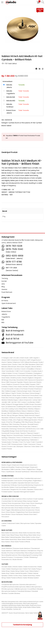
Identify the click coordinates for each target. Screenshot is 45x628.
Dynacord (32, 380)
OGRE (23, 418)
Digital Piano (31, 469)
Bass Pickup (15, 535)
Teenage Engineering (21, 440)
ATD (22, 362)
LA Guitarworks (11, 407)
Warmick (27, 446)
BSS (3, 369)
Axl (23, 364)
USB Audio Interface (20, 551)
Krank (32, 404)
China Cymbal (27, 499)
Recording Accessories (33, 553)
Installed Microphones (32, 478)
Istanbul (4, 400)
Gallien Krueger (10, 391)
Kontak (4, 281)
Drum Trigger (6, 510)
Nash (37, 415)
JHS (19, 402)
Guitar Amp (5, 573)
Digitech (30, 378)
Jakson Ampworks (25, 400)
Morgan (15, 415)
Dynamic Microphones (27, 585)
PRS (23, 422)
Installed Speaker (8, 481)
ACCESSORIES (7, 521)
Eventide (4, 387)
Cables (4, 523)
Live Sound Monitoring (25, 485)
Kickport (9, 404)
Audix (41, 362)
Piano (24, 469)
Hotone (11, 398)
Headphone (32, 551)
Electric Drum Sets (30, 514)
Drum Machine (34, 512)
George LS (36, 391)
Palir (34, 418)
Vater (25, 444)
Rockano (24, 424)
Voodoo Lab (11, 446)
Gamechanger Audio (24, 391)
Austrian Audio (6, 364)
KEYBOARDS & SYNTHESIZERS (12, 462)
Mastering (33, 557)
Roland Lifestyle (13, 427)
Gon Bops (25, 393)
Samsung (13, 429)
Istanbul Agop (13, 400)
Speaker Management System (24, 492)
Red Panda (29, 422)
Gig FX (14, 393)
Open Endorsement (9, 303)
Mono (37, 413)
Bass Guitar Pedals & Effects (20, 542)
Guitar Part (27, 569)
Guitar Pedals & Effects (14, 578)
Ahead (4, 360)
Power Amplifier (11, 483)
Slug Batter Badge (8, 431)
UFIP (9, 444)
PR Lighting (17, 422)
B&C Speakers (30, 364)
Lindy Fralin (36, 407)
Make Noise (23, 409)
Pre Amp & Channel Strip (16, 553)
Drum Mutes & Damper (22, 508)
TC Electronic (26, 438)
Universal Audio (17, 444)
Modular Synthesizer (23, 472)
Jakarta (4, 314)
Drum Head (10, 506)
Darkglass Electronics (9, 376)
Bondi (34, 367)
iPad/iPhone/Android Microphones (13, 587)
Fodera (17, 389)
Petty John (12, 420)
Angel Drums (35, 360)
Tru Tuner (27, 442)
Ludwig (11, 409)
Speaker (30, 489)
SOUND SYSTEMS (8, 476)
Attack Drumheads (31, 362)
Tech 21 (10, 440)
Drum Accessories (14, 503)
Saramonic (21, 429)
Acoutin (16, 358)
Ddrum (40, 376)
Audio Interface (7, 548)
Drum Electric (10, 512)
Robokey (17, 424)
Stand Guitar (34, 571)
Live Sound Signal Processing (25, 487)
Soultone (32, 431)
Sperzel (30, 433)
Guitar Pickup (36, 569)
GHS (3, 393)
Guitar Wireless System (31, 578)
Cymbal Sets (6, 501)
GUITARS (5, 564)
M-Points (5, 301)
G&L (3, 391)
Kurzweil (38, 404)
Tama (18, 438)
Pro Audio (23, 489)
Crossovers (5, 489)
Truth (33, 442)
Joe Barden (31, 402)
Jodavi (23, 402)
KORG (27, 404)
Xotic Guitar (36, 446)
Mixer (3, 483)
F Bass (11, 387)
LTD (7, 409)
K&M (37, 402)
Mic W (10, 413)
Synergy (4, 438)
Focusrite (10, 389)
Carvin (23, 369)
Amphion (23, 360)
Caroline (17, 369)
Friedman (38, 389)
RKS (11, 424)
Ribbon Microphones (34, 587)
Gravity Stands (6, 395)
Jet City (13, 402)
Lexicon (29, 407)
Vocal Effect (32, 589)
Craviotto (27, 371)
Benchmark (12, 367)
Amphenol (15, 360)
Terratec (15, 442)
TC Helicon (35, 438)
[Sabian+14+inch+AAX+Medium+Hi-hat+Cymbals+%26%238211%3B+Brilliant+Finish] (39, 69)
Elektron (9, 384)
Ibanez (31, 398)
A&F (11, 358)
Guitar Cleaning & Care (14, 569)
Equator (33, 384)
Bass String (24, 535)
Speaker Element (24, 483)
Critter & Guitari (7, 373)
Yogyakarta (6, 317)
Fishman (32, 387)
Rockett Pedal (33, 424)
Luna (16, 409)
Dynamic (39, 380)
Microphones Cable (27, 523)
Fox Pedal (24, 389)
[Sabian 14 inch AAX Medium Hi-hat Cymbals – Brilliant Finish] (36, 69)
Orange (29, 418)
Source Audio (15, 433)
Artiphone (16, 362)
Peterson (5, 420)
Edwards (13, 382)
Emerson (17, 384)
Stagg (4, 435)
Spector (23, 433)
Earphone (37, 485)
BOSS (39, 367)
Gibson (8, 393)
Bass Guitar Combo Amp (30, 537)
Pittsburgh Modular (30, 420)
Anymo (4, 362)
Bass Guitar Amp (34, 535)
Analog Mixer (27, 481)
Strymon (10, 435)
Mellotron (31, 411)
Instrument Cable (13, 523)
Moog (9, 415)
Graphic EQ (14, 489)
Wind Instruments (37, 472)
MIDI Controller (16, 469)
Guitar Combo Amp (15, 576)
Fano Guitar (18, 387)
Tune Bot (39, 442)
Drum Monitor (6, 514)
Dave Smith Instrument (25, 376)
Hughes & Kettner (21, 398)
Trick (21, 442)
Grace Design (35, 393)
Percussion (5, 517)
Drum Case (26, 503)
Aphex (10, 362)
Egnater (20, 382)
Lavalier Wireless (14, 593)
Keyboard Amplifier (8, 467)
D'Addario (29, 373)
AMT (28, 360)
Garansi (4, 289)
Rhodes (37, 422)
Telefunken (34, 440)
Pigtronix (20, 420)
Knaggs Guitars (18, 404)
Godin (19, 393)
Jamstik (4, 402)
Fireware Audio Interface (21, 548)
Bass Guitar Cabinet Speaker (11, 537)
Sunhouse (27, 435)
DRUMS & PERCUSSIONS (10, 496)
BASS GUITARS (7, 530)
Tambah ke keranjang (22, 625)
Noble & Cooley (15, 418)
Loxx (3, 409)
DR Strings (5, 380)
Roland (4, 427)
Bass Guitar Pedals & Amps (27, 539)
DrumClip (13, 380)
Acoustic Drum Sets (8, 499)
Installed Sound (7, 478)
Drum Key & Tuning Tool (23, 506)
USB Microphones (21, 589)
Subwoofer (38, 489)
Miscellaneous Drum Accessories (23, 510)
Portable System (7, 492)
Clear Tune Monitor (8, 371)
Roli (20, 427)
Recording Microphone (9, 555)
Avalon (15, 364)
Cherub (37, 369)
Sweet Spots (37, 435)
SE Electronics (31, 429)
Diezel (24, 378)
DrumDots (20, 380)
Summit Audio (18, 435)
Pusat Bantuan (7, 292)
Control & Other (18, 478)
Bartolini (4, 367)
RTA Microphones (7, 589)
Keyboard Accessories (28, 465)
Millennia (16, 413)
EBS (8, 382)
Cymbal (11, 123)
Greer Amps (17, 395)
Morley (21, 415)
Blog (3, 287)
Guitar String (15, 571)
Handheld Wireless (24, 591)
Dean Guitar (6, 378)
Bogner (28, 367)
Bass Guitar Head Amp (9, 539)
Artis (3, 284)
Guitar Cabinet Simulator (18, 573)
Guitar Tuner (24, 571)
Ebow (3, 382)
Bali (3, 320)
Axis (20, 364)
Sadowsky (5, 429)
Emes (23, 384)
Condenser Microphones (10, 585)
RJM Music (5, 424)
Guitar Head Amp (29, 576)
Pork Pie (9, 422)
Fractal (31, 389)
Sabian (8, 126)
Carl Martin (9, 369)
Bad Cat (39, 364)
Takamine (11, 438)
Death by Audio (16, 378)
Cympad (22, 373)
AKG (8, 360)
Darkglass (37, 373)
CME (17, 371)
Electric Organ (6, 465)
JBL (9, 402)
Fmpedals (39, 387)
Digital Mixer (37, 481)
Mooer (4, 415)
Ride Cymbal (27, 501)
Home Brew (35, 395)
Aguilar (36, 358)
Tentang (5, 278)
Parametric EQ (6, 560)
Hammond (25, 395)
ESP (38, 384)
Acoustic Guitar (7, 567)
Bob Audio (20, 367)
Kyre (3, 407)
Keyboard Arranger (22, 467)
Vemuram (32, 444)
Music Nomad (29, 415)
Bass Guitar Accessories (10, 533)
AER (31, 358)
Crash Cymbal (38, 499)
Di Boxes (14, 485)
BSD (3, 322)
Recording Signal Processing (28, 555)
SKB (42, 429)
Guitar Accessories (30, 567)
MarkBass (5, 411)
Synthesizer (11, 472)
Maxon (24, 411)
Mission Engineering (27, 413)
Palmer (39, 418)
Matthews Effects (15, 411)
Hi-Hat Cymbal (36, 123)
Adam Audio (24, 358)
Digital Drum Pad (22, 512)
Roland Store (6, 311)
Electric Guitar (17, 567)
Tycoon (4, 444)
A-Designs (5, 358)
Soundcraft (5, 433)
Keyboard (15, 465)
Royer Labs (26, 427)
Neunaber (5, 418)
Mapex (37, 409)
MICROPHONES (7, 582)
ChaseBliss (30, 369)
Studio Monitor (17, 560)
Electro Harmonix (30, 382)
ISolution (37, 398)
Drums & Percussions (22, 123)
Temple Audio (6, 442)
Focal (4, 389)
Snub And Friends (22, 431)
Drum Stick (35, 508)
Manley (31, 409)
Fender (25, 387)
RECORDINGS (6, 546)
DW (26, 380)
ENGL (27, 384)
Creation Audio (37, 371)
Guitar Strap (6, 571)
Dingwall (37, 378)
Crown (15, 373)
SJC (38, 429)
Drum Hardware (17, 514)
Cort (21, 371)
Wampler (20, 446)
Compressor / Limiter (21, 557)
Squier (36, 433)
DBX (35, 376)
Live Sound (18, 481)
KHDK (3, 404)
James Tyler (37, 400)
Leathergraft (21, 407)
